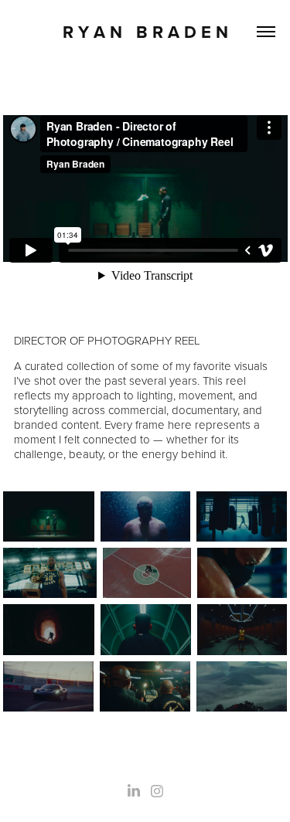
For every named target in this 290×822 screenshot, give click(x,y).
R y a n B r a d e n (145, 31)
